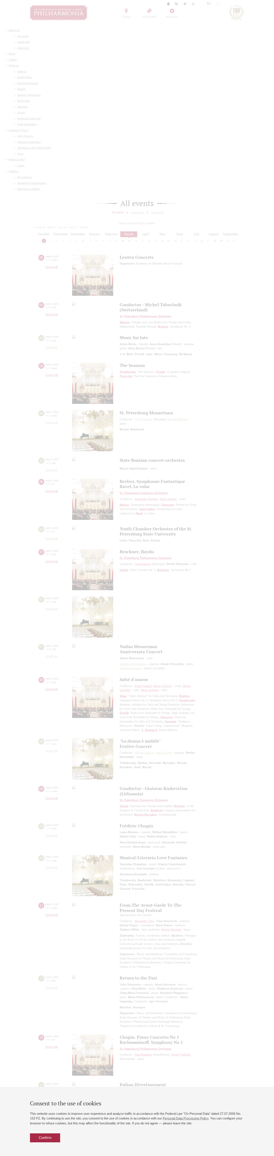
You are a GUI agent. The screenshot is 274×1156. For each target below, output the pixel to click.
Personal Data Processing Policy (185, 1118)
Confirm (45, 1138)
